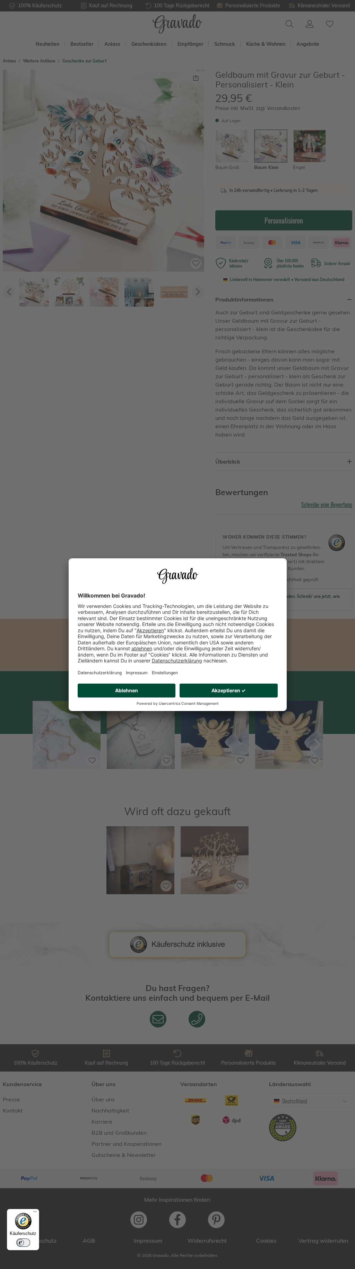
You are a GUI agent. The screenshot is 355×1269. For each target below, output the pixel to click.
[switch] (23, 1242)
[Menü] (35, 1213)
